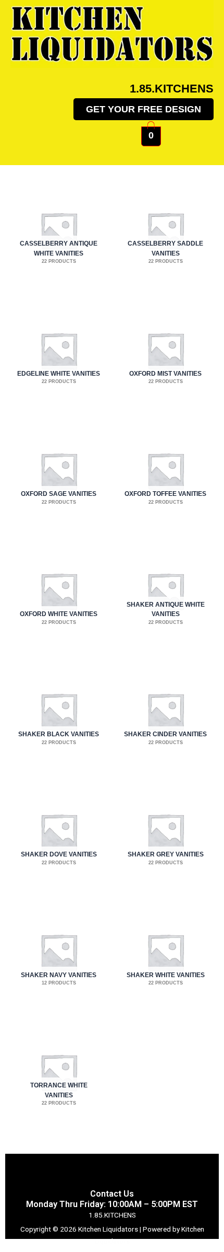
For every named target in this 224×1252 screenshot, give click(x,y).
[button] (112, 149)
